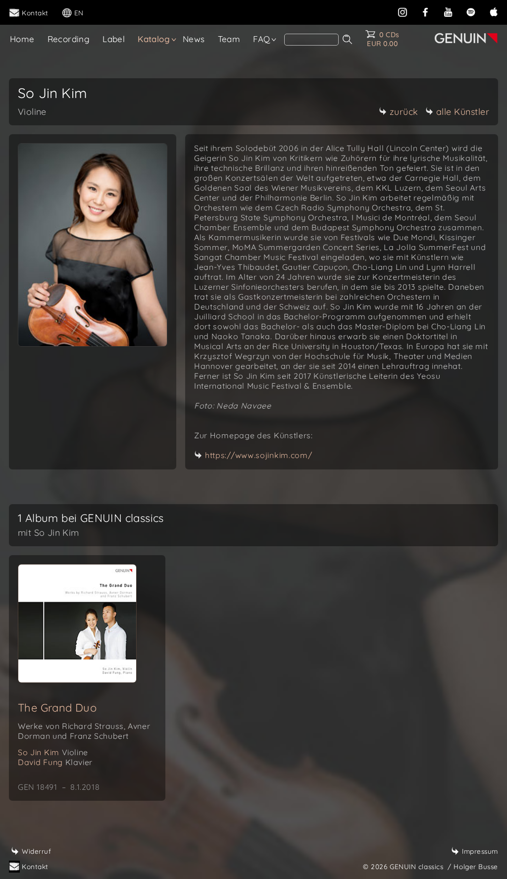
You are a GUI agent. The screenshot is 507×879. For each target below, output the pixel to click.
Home (22, 39)
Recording (69, 39)
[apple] (493, 11)
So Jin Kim (53, 752)
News (194, 39)
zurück (404, 111)
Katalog (154, 39)
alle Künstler (463, 111)
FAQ (261, 39)
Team (229, 39)
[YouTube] (448, 11)
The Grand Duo (57, 708)
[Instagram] (402, 11)
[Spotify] (470, 11)
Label (113, 39)
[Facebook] (425, 11)
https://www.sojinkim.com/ (258, 455)
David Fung (55, 762)
